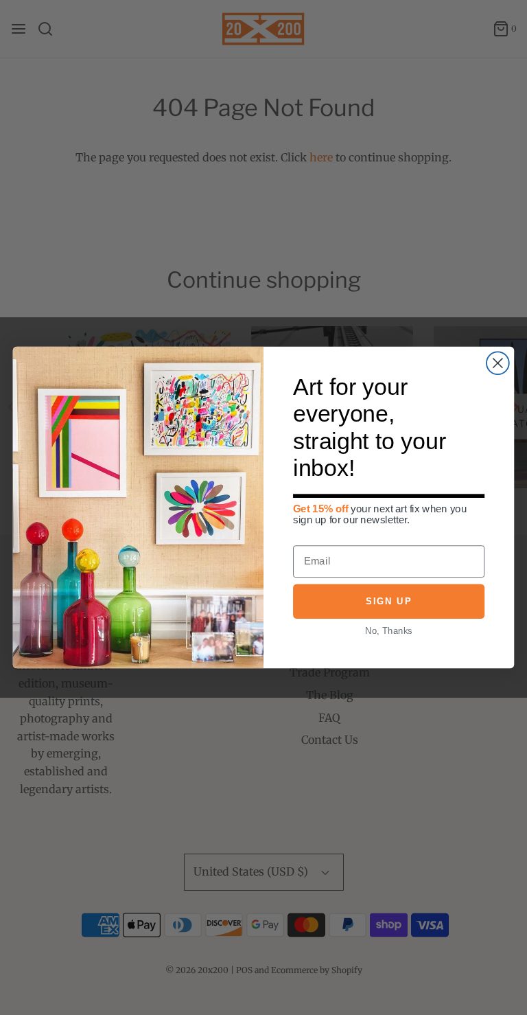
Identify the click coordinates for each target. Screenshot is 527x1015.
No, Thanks (388, 630)
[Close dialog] (498, 363)
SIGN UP (388, 601)
